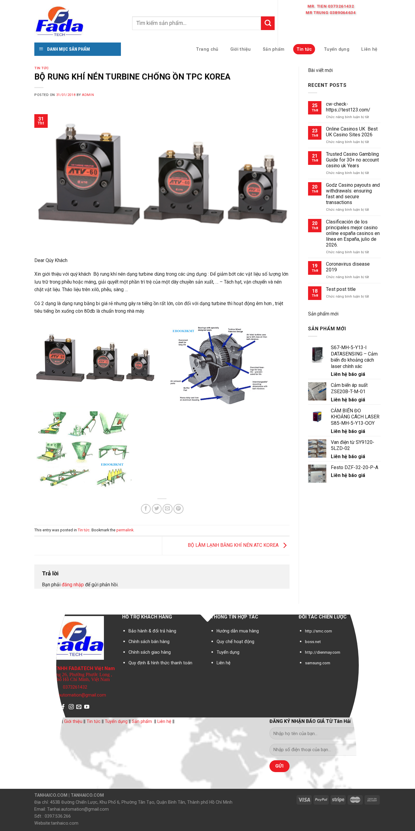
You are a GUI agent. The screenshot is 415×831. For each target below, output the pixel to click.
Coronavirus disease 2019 (348, 267)
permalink (124, 530)
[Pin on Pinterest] (178, 509)
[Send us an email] (78, 707)
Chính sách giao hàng (150, 652)
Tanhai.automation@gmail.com (75, 695)
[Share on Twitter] (157, 509)
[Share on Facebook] (146, 509)
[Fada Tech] (78, 20)
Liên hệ (224, 662)
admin (88, 95)
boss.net (313, 641)
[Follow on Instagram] (71, 707)
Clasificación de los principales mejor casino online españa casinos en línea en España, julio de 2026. (353, 233)
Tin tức (41, 68)
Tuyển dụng (228, 652)
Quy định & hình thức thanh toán (160, 662)
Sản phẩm (142, 721)
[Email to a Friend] (168, 509)
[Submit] (268, 23)
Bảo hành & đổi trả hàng (152, 630)
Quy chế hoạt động (235, 641)
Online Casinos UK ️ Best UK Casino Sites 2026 (352, 132)
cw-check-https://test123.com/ (348, 107)
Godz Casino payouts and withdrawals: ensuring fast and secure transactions (353, 193)
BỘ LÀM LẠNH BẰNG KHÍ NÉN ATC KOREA (234, 545)
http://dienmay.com (322, 652)
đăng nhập (73, 584)
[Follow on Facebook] (63, 707)
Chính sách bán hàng (149, 641)
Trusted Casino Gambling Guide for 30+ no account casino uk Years (352, 160)
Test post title (341, 289)
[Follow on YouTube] (86, 707)
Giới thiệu (73, 721)
